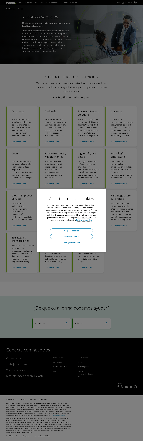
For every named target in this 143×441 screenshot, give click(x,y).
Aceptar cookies (71, 231)
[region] (71, 220)
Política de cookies (84, 220)
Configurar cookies (71, 242)
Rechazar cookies (71, 236)
